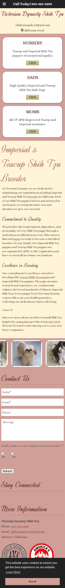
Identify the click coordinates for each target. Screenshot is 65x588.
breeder (33, 196)
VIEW (32, 63)
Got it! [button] (32, 581)
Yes (14, 456)
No (3, 456)
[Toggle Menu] (4, 4)
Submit (7, 471)
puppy (17, 239)
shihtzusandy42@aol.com (27, 531)
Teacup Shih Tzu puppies (35, 277)
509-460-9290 (51, 321)
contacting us (24, 321)
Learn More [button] (13, 572)
